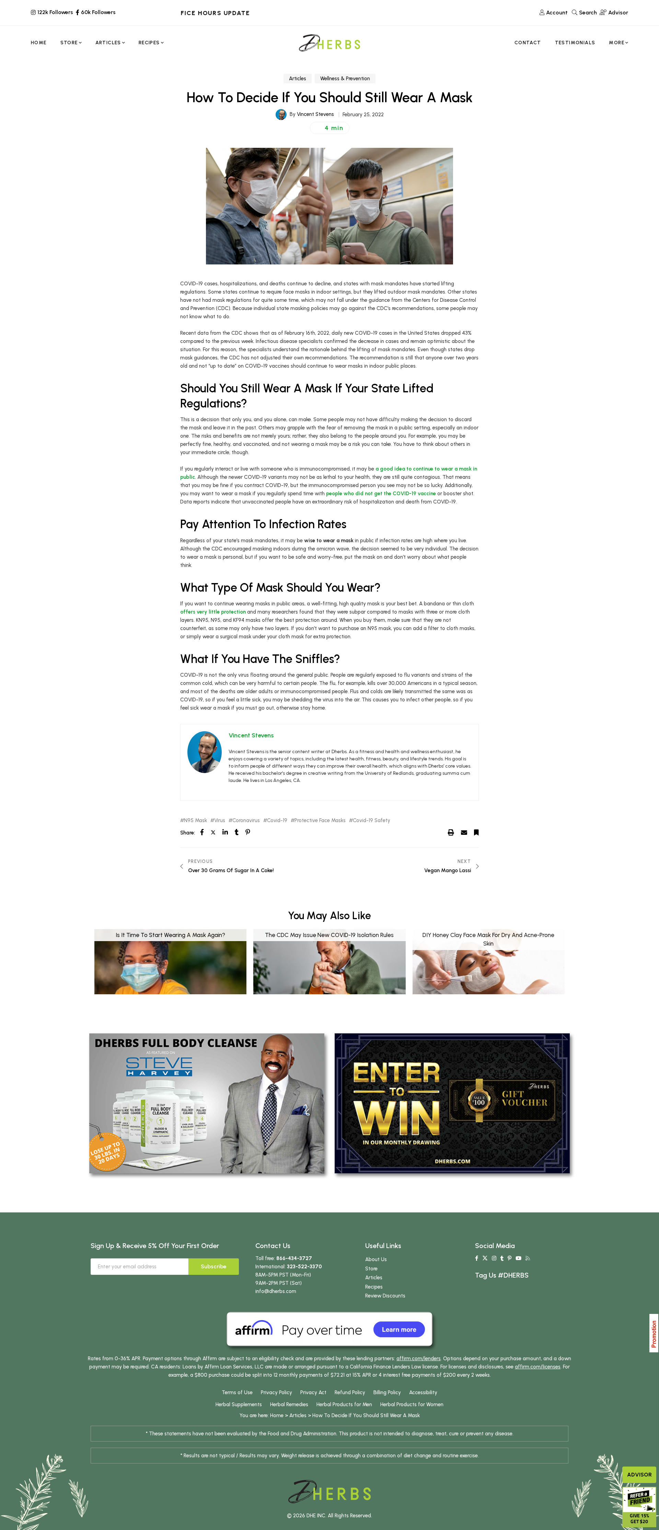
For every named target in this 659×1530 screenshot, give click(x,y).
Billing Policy (387, 1392)
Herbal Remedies (289, 1404)
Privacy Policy (276, 1392)
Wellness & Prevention (345, 78)
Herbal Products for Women (411, 1404)
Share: (187, 833)
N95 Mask (195, 820)
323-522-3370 (304, 1267)
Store (371, 1269)
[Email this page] (464, 832)
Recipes (374, 1287)
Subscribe (214, 1266)
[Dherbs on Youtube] (518, 1258)
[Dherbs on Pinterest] (509, 1258)
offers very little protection (213, 612)
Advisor (639, 1474)
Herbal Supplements (239, 1404)
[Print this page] (451, 832)
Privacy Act (313, 1392)
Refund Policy (350, 1392)
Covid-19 (277, 820)
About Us (376, 1259)
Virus (219, 820)
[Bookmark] (476, 832)
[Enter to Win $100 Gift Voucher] (452, 1103)
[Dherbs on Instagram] (494, 1258)
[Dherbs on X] (485, 1258)
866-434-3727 (294, 1258)
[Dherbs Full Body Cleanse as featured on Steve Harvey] (206, 1103)
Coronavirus (246, 820)
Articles (297, 78)
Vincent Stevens (315, 114)
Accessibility (423, 1392)
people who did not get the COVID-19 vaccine (381, 493)
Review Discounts (385, 1296)
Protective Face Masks (320, 820)
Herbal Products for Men (344, 1404)
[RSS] (527, 1258)
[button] (329, 128)
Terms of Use (237, 1392)
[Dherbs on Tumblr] (502, 1258)
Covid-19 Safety (371, 820)
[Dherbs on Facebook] (476, 1258)
